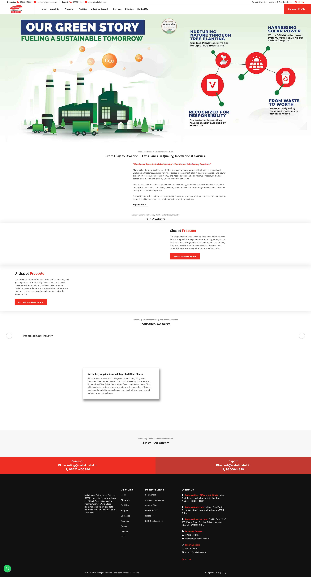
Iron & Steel (150, 495)
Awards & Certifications (280, 2)
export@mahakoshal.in (97, 2)
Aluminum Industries (154, 500)
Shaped (124, 510)
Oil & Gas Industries (154, 521)
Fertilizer (149, 516)
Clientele (129, 9)
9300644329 (78, 2)
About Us (54, 9)
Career (124, 526)
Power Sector (151, 510)
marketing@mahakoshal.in (47, 2)
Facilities (83, 9)
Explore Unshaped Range (30, 302)
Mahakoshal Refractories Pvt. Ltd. (126, 573)
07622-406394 (26, 2)
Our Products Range (155, 91)
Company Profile (297, 9)
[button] (8, 78)
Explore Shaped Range (185, 256)
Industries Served (99, 9)
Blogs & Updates (259, 2)
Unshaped (125, 516)
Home (44, 9)
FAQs (123, 537)
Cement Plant (151, 505)
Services (117, 9)
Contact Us (142, 9)
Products (69, 9)
